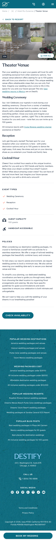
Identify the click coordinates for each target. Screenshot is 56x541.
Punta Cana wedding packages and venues (28, 353)
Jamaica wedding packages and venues (28, 343)
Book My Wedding (27, 535)
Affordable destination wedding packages (28, 380)
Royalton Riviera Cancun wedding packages (28, 398)
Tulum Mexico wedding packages (28, 358)
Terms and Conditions (28, 508)
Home (4, 11)
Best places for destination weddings (28, 435)
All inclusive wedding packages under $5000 (28, 375)
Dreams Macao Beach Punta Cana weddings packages (28, 403)
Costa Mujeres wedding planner (38, 127)
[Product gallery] (28, 41)
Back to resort (14, 19)
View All (46, 56)
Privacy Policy (28, 513)
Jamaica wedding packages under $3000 (28, 370)
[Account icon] (43, 4)
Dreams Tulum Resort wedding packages (28, 407)
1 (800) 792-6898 (29, 479)
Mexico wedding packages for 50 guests (28, 430)
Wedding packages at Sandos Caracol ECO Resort (28, 412)
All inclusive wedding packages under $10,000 (28, 385)
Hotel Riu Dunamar (25, 11)
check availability (18, 315)
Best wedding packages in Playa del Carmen (28, 425)
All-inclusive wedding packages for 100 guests (28, 440)
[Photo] (28, 41)
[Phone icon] (33, 4)
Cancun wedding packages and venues (28, 348)
